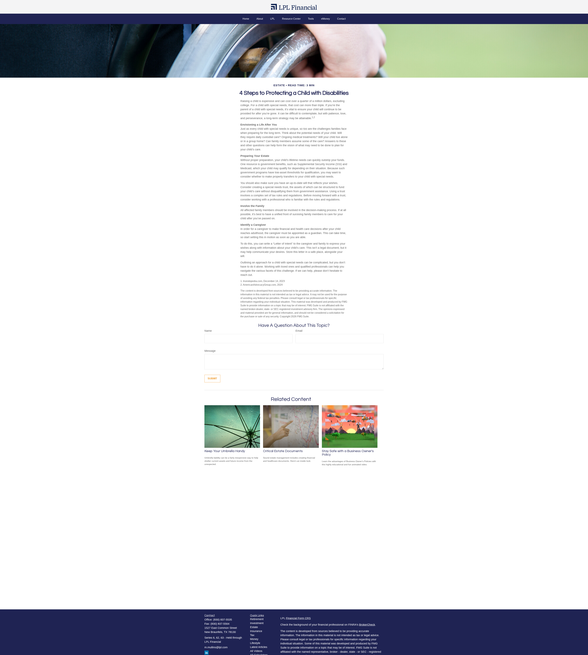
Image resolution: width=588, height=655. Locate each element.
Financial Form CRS (298, 618)
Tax (252, 635)
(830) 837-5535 (222, 619)
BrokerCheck (367, 624)
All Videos (256, 651)
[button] (246, 18)
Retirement (257, 619)
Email (299, 330)
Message (210, 350)
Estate (254, 627)
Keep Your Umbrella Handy (224, 451)
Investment (257, 623)
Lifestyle (255, 643)
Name (208, 330)
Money (254, 639)
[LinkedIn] (206, 653)
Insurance (256, 631)
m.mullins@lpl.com (216, 647)
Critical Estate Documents (283, 451)
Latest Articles (258, 647)
